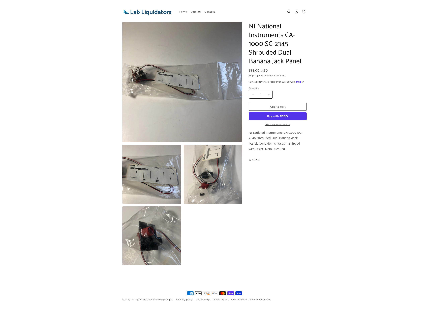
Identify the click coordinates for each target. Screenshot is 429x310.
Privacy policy (203, 299)
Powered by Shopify (162, 299)
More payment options (277, 124)
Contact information (260, 299)
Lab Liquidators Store (141, 299)
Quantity (254, 88)
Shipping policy (184, 299)
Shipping (254, 75)
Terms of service (238, 299)
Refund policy (220, 299)
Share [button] (255, 159)
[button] (289, 11)
